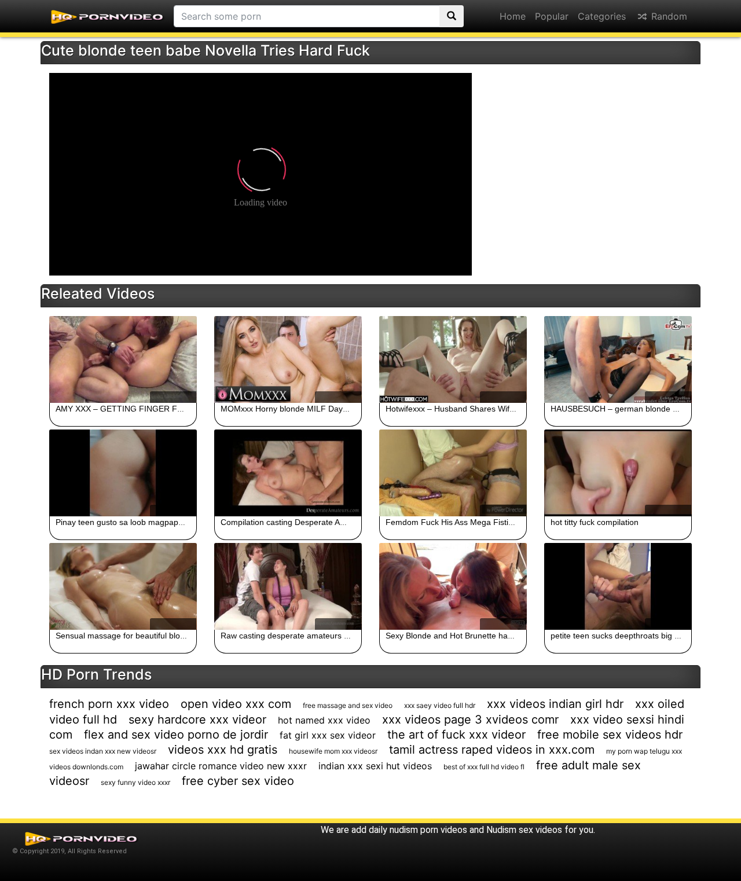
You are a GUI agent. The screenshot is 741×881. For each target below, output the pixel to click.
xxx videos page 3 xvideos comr (470, 719)
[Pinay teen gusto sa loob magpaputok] (123, 473)
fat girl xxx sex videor (328, 735)
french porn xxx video (109, 704)
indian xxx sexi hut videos (375, 766)
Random (667, 16)
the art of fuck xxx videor (456, 734)
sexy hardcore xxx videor (197, 719)
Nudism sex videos (524, 829)
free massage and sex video (347, 705)
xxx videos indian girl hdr (555, 704)
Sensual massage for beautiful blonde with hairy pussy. (156, 635)
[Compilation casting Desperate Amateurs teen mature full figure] (288, 473)
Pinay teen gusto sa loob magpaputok (125, 522)
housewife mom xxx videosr (333, 751)
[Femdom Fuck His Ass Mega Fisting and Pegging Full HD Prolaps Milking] (453, 473)
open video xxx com (236, 704)
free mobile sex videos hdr (610, 734)
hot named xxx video (324, 720)
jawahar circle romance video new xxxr (221, 766)
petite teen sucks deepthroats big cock (621, 635)
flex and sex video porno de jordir (176, 734)
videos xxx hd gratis (222, 750)
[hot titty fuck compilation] (618, 473)
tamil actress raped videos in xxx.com (492, 750)
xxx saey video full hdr (439, 705)
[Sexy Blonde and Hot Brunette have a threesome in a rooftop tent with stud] (453, 586)
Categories (602, 16)
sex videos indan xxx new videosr (102, 751)
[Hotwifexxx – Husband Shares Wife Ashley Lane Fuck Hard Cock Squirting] (453, 359)
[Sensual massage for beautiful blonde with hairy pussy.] (123, 586)
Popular (551, 16)
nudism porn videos (428, 829)
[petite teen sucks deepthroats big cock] (618, 586)
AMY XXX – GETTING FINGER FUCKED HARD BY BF (155, 408)
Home (513, 16)
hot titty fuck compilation (595, 522)
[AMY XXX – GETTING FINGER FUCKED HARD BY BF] (123, 359)
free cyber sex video (238, 781)
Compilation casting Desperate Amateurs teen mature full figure (337, 522)
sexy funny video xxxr (135, 782)
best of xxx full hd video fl (483, 766)
